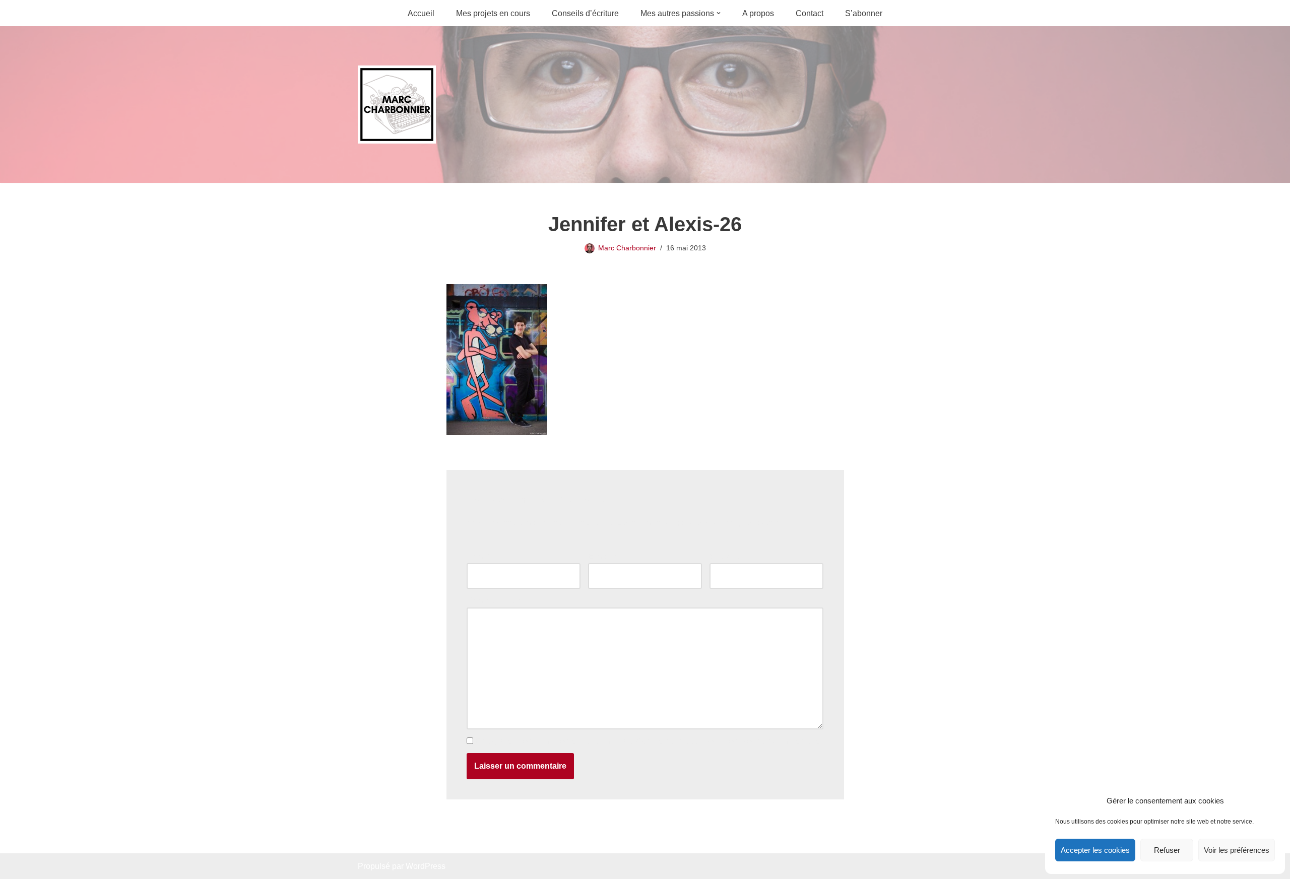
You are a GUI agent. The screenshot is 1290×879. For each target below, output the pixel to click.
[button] (719, 13)
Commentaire (493, 600)
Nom (478, 556)
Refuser (1167, 850)
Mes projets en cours (493, 13)
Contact (809, 13)
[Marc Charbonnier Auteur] (397, 104)
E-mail (602, 556)
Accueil (421, 13)
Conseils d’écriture (585, 13)
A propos (758, 13)
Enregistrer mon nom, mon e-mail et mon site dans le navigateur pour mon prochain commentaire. (648, 741)
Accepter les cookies (1095, 850)
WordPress (425, 866)
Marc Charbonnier (627, 248)
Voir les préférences (1236, 850)
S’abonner (863, 13)
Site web (725, 556)
